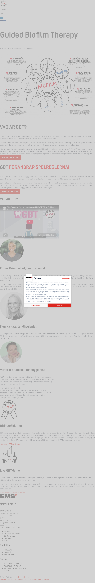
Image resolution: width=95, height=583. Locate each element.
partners (34, 282)
